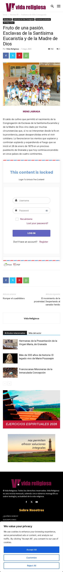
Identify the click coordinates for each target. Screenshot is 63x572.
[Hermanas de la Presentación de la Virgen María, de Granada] (10, 344)
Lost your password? (37, 223)
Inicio (5, 14)
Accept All (31, 549)
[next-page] (9, 383)
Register (43, 241)
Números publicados (43, 19)
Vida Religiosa (12, 49)
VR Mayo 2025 (9, 23)
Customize (31, 557)
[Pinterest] (19, 56)
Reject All (31, 565)
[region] (31, 546)
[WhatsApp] (26, 56)
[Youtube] (37, 502)
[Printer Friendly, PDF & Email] (12, 264)
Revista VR (14, 14)
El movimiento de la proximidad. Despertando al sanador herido (47, 301)
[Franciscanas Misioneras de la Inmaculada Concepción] (10, 373)
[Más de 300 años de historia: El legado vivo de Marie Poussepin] (10, 358)
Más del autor (35, 333)
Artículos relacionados (15, 333)
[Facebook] (6, 56)
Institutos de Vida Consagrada (33, 14)
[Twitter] (13, 56)
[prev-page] (5, 383)
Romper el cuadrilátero (14, 298)
